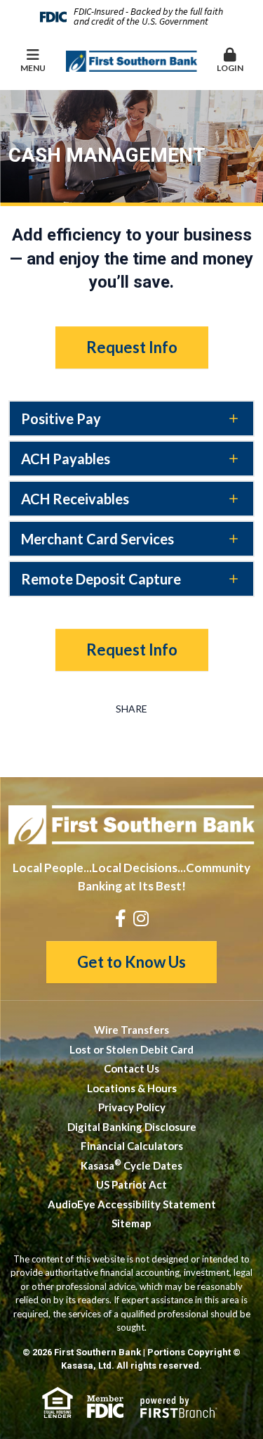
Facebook (120, 918)
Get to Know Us (131, 961)
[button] (230, 61)
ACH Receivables (75, 498)
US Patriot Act (131, 1184)
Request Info (131, 347)
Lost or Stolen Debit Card (131, 1049)
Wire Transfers (131, 1029)
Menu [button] (33, 68)
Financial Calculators (132, 1145)
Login (230, 68)
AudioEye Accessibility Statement (132, 1204)
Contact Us (131, 1068)
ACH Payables (65, 458)
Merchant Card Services (97, 538)
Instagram (141, 918)
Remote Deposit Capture (101, 578)
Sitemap (131, 1223)
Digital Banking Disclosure (131, 1126)
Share (131, 709)
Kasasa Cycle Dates (131, 1165)
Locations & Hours (132, 1088)
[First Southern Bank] (132, 59)
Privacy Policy (132, 1107)
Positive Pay (61, 418)
